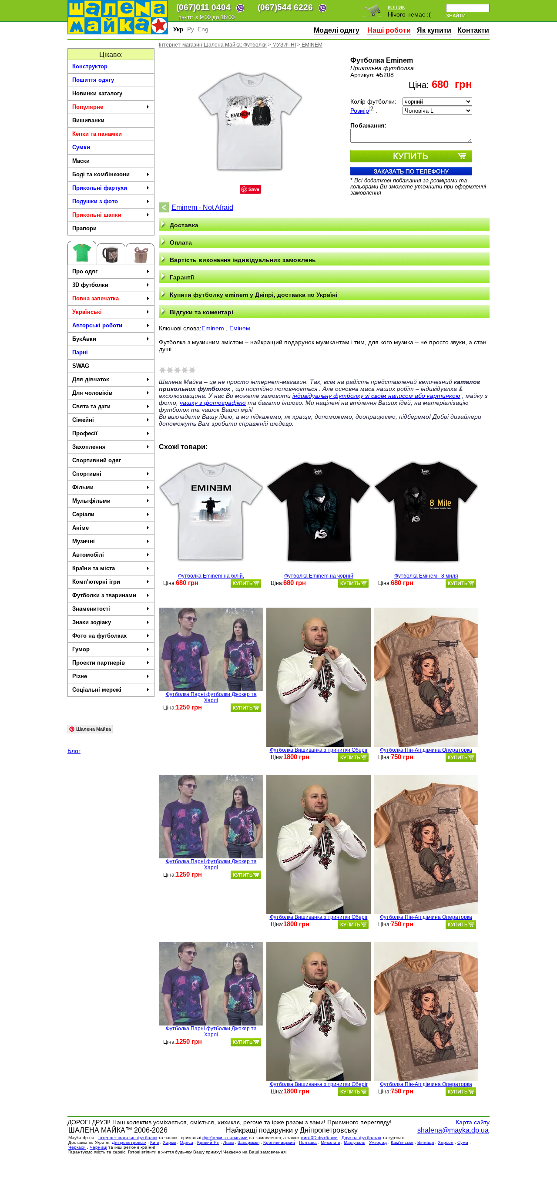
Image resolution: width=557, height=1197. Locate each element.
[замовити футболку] (246, 583)
